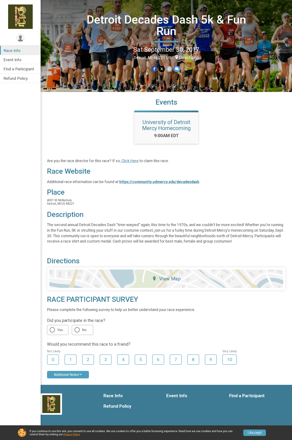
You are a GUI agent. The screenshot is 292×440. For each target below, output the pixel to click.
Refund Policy (15, 78)
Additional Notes (66, 375)
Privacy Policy (71, 434)
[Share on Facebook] (154, 69)
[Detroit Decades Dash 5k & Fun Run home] (20, 16)
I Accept (255, 433)
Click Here (130, 161)
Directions (189, 57)
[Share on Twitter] (162, 69)
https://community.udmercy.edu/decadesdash (159, 182)
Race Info (12, 50)
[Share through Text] (177, 69)
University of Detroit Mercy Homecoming (166, 125)
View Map (170, 278)
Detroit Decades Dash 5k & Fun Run (166, 25)
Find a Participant (18, 69)
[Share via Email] (169, 69)
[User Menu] (20, 38)
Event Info (12, 60)
